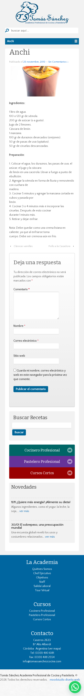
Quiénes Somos (42, 569)
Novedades (23, 487)
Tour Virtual (42, 590)
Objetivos (42, 577)
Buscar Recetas (30, 417)
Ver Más (24, 511)
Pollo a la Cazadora (59, 246)
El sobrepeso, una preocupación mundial (37, 526)
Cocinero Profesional (42, 450)
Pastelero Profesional (42, 461)
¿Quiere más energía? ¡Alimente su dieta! (43, 502)
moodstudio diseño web (65, 679)
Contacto (42, 633)
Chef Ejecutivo (42, 573)
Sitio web (19, 355)
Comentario (21, 289)
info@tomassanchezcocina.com (42, 661)
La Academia (42, 562)
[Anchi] (42, 81)
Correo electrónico (25, 340)
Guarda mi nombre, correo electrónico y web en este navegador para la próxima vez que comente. (40, 375)
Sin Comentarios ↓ (58, 62)
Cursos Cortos (42, 473)
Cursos (42, 604)
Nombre (18, 326)
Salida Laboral (42, 586)
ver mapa (54, 648)
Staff (42, 581)
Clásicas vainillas (23, 246)
